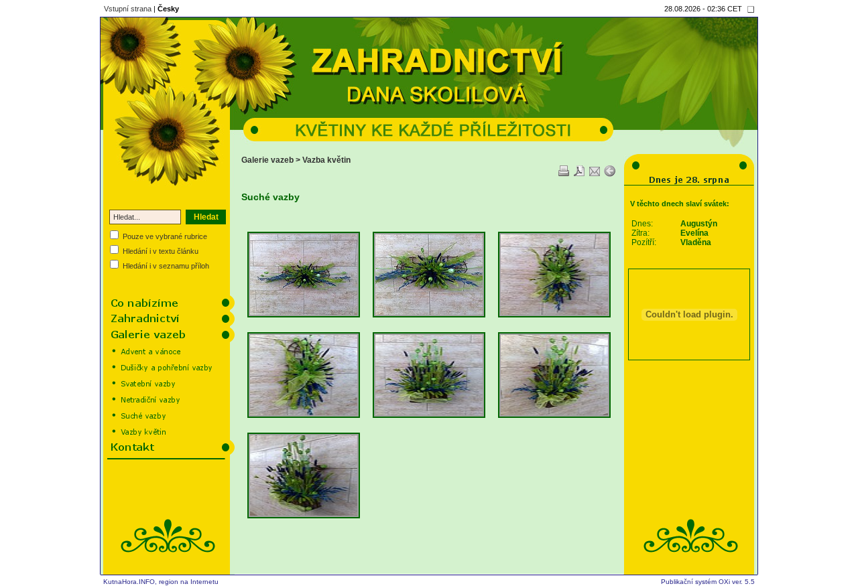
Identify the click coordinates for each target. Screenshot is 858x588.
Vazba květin (326, 160)
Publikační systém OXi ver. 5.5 (708, 581)
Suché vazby (270, 197)
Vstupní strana (127, 9)
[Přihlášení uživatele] (750, 9)
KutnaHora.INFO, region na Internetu (161, 581)
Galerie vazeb (267, 160)
